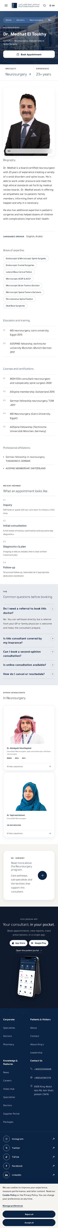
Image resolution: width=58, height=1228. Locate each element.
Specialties (9, 1028)
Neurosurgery (36, 20)
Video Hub (9, 1089)
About (33, 1028)
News (6, 1072)
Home (8, 20)
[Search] (44, 5)
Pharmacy (8, 1044)
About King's (37, 1044)
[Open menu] (6, 5)
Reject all (29, 1214)
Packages (8, 1122)
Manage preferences (13, 1206)
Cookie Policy (9, 1195)
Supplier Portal (11, 1113)
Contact (34, 1036)
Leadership (36, 1052)
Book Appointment (31, 54)
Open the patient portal (27, 950)
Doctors (20, 20)
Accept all (29, 1223)
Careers (7, 1080)
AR (53, 6)
